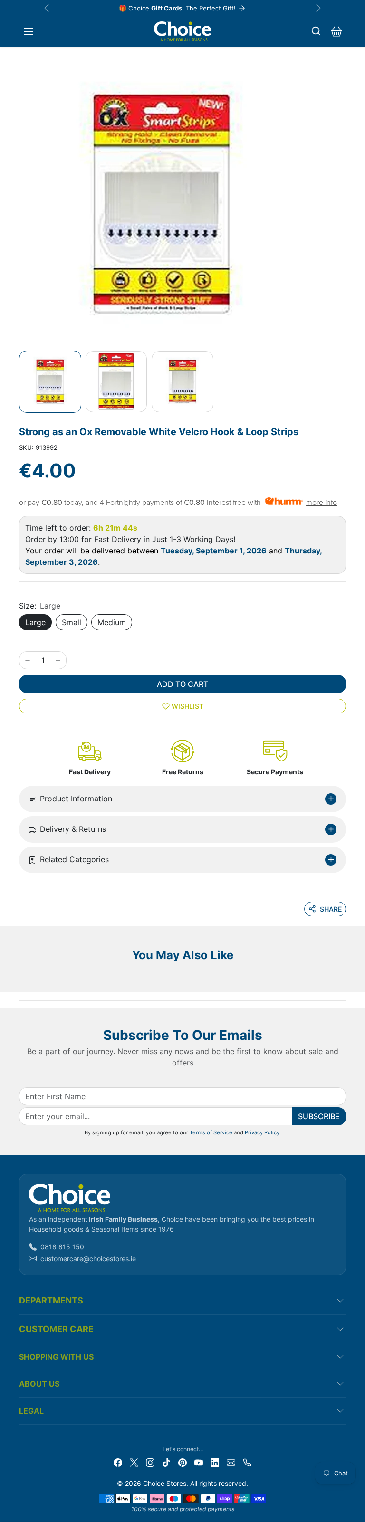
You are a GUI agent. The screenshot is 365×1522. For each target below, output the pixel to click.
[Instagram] (150, 1461)
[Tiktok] (166, 1461)
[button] (28, 31)
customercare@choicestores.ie (88, 1259)
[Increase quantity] (58, 660)
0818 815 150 (62, 1247)
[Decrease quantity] (27, 660)
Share (331, 909)
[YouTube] (199, 1461)
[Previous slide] (21, 978)
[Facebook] (118, 1461)
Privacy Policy (262, 1132)
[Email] (231, 1461)
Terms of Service (211, 1132)
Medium (111, 622)
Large (35, 622)
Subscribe (319, 1116)
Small (71, 622)
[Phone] (247, 1461)
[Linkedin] (215, 1461)
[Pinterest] (182, 1461)
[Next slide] (343, 978)
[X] (134, 1461)
